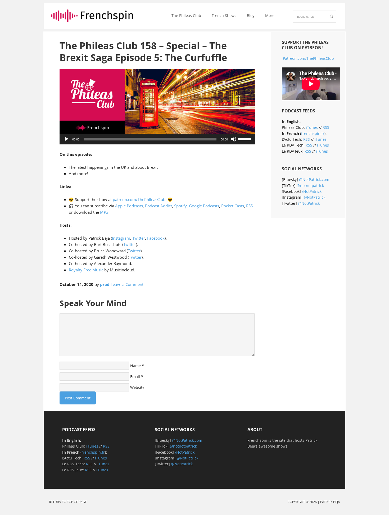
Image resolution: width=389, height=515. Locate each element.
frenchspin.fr (312, 133)
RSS (249, 205)
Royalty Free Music (86, 269)
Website (137, 387)
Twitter (138, 238)
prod (105, 284)
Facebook (156, 238)
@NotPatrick (314, 197)
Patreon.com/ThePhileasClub (308, 58)
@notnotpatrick (310, 185)
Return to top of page (68, 502)
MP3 (104, 212)
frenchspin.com (92, 15)
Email (135, 376)
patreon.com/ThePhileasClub (139, 199)
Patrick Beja (330, 502)
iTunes (312, 127)
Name (135, 365)
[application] (157, 139)
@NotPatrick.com (314, 179)
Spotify (180, 205)
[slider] (245, 138)
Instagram (121, 238)
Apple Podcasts (129, 205)
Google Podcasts (204, 205)
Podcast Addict (158, 205)
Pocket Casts (232, 205)
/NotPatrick (312, 191)
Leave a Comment (127, 284)
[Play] (66, 139)
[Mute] (233, 139)
